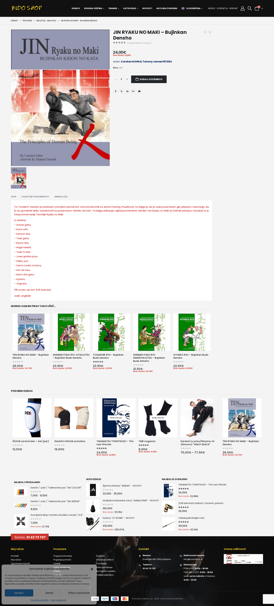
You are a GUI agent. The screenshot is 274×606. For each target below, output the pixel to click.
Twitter (121, 91)
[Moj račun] (242, 8)
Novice (211, 8)
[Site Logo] (27, 8)
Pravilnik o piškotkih (40, 600)
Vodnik (57, 564)
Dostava (100, 556)
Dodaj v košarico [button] (43, 318)
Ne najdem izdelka (105, 571)
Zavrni (49, 593)
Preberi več (130, 404)
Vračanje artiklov (105, 560)
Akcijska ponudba (166, 8)
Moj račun (16, 560)
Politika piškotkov (105, 575)
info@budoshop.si (193, 560)
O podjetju (222, 8)
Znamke (112, 8)
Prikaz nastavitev (79, 593)
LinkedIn (127, 91)
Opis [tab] (13, 196)
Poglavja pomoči (62, 560)
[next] (210, 32)
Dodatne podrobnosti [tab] (35, 196)
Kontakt (233, 8)
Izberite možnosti (45, 404)
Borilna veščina (93, 8)
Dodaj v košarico (151, 79)
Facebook (115, 91)
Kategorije (129, 8)
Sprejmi (19, 593)
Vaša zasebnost (58, 600)
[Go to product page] (30, 332)
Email (139, 91)
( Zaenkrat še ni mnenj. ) (139, 42)
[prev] (205, 32)
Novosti (147, 8)
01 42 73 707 (36, 538)
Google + (133, 91)
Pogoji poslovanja (62, 556)
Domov (76, 8)
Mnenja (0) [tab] (61, 196)
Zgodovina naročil (20, 564)
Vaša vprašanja (104, 568)
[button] (92, 568)
